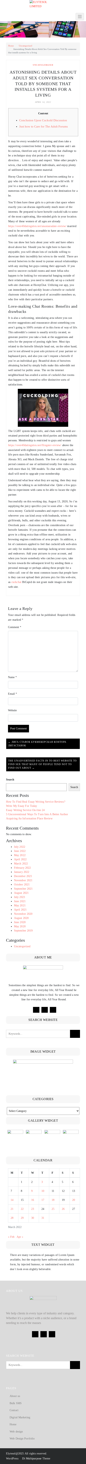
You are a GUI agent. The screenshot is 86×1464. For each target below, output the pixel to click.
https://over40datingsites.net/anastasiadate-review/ (37, 226)
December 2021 (23, 876)
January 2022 (21, 871)
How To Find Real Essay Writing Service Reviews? (35, 801)
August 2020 (21, 918)
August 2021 (21, 892)
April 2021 (20, 909)
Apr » (20, 1236)
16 (32, 1199)
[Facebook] (36, 1010)
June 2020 (20, 922)
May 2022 (20, 855)
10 (42, 1190)
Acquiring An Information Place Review (29, 818)
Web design (16, 1431)
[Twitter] (44, 1010)
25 (53, 1208)
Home (11, 45)
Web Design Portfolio (22, 1438)
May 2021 (20, 905)
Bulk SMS (16, 1403)
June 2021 (20, 901)
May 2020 (20, 926)
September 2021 (23, 888)
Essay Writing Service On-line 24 (25, 810)
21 (12, 1208)
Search (10, 779)
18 (53, 1199)
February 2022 (22, 867)
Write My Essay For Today (21, 805)
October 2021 (22, 884)
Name (12, 677)
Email (12, 693)
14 (12, 1199)
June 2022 (20, 851)
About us (15, 1396)
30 (32, 1217)
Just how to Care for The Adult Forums (43, 126)
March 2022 (21, 863)
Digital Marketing (20, 1417)
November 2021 (23, 880)
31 (42, 1217)
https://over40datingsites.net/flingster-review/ (34, 445)
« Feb (11, 1236)
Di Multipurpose (31, 1458)
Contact (14, 1410)
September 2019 (23, 930)
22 (22, 1208)
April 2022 (20, 859)
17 (42, 1199)
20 (73, 1199)
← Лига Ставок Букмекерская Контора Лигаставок (37, 744)
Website (12, 710)
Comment (14, 627)
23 (32, 1208)
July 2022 (19, 846)
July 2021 (19, 897)
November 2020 (23, 913)
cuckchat (16, 582)
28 (12, 1217)
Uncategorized (25, 45)
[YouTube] (53, 1010)
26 (63, 1208)
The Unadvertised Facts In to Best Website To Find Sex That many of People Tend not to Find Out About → (42, 764)
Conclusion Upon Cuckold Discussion (43, 120)
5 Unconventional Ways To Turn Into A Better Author (37, 814)
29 (22, 1217)
